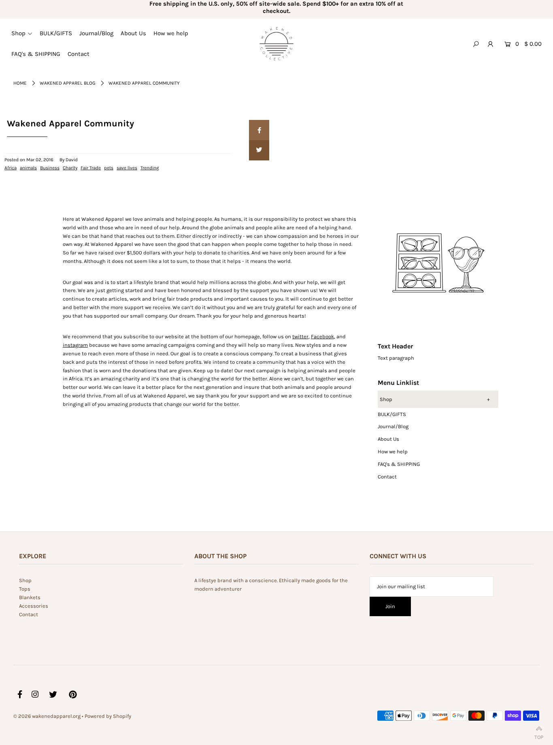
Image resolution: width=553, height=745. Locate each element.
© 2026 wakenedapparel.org (47, 716)
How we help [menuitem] (170, 33)
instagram (75, 345)
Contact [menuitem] (78, 54)
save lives (127, 168)
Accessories (33, 606)
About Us (388, 439)
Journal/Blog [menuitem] (96, 33)
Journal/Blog (393, 426)
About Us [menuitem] (133, 33)
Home (20, 83)
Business (50, 168)
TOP (538, 735)
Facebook (322, 336)
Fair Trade (91, 168)
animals (28, 168)
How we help (393, 451)
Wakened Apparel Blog (68, 83)
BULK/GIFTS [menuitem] (56, 33)
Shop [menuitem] (18, 33)
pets (108, 168)
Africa (10, 168)
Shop (386, 399)
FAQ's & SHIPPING (399, 464)
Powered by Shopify (108, 716)
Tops (24, 589)
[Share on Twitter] (259, 150)
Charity (70, 168)
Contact (387, 477)
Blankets (29, 597)
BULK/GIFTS (392, 414)
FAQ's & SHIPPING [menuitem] (35, 54)
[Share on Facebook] (259, 130)
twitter (300, 336)
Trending (149, 168)
